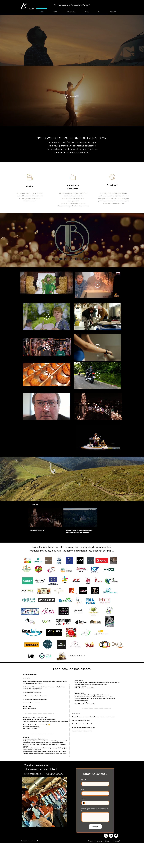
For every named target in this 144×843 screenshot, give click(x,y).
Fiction (29, 186)
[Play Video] (97, 285)
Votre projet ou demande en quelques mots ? (94, 809)
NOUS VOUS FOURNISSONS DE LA (64, 138)
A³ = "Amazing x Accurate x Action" (72, 5)
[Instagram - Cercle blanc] (106, 836)
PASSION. (100, 138)
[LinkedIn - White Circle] (111, 836)
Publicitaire (73, 185)
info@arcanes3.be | (35, 774)
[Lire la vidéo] (45, 517)
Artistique (112, 185)
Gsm (83, 799)
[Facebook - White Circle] (116, 836)
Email (83, 789)
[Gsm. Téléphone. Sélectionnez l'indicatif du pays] (85, 803)
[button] (34, 505)
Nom (83, 780)
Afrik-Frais (26, 737)
